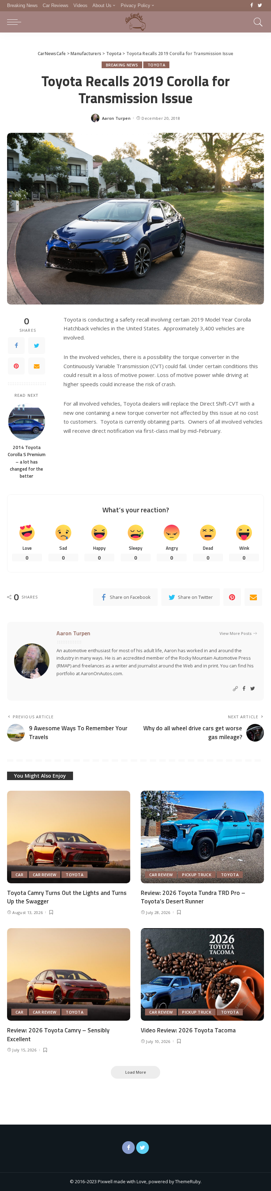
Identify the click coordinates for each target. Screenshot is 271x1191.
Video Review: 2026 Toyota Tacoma (188, 1030)
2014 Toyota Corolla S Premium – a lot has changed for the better (27, 461)
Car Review (44, 874)
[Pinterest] (16, 366)
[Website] (235, 688)
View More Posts (235, 633)
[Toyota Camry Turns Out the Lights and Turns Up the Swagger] (68, 837)
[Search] (256, 22)
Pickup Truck (196, 874)
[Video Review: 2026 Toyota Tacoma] (202, 974)
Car (19, 874)
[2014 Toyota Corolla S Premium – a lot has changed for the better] (26, 421)
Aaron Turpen (116, 118)
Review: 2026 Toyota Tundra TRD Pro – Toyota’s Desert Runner (193, 897)
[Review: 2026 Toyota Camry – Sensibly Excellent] (68, 974)
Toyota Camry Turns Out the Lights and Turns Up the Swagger (67, 897)
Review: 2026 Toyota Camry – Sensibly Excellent (58, 1035)
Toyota (156, 64)
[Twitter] (260, 5)
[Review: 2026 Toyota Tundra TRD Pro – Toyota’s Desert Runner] (202, 837)
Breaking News (122, 64)
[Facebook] (252, 5)
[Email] (36, 366)
